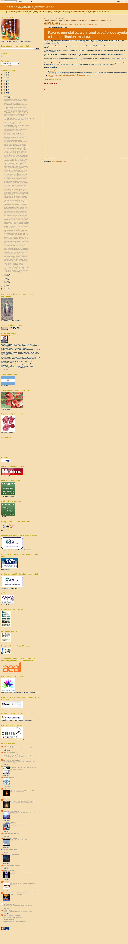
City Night (12, 855)
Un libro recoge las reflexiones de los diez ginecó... (15, 231)
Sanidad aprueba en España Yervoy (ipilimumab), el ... (16, 192)
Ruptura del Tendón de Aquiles (11, 126)
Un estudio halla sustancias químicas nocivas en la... (16, 246)
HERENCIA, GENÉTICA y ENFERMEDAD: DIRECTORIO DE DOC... (19, 118)
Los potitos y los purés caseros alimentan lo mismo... (16, 174)
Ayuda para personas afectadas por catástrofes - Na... (16, 238)
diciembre (6, 95)
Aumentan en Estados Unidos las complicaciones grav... (16, 251)
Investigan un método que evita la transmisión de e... (16, 197)
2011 (4, 286)
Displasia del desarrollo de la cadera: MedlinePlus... (15, 119)
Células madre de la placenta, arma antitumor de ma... (16, 220)
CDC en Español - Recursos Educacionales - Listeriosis (16, 267)
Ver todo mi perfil (5, 369)
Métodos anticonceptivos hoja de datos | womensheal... (16, 125)
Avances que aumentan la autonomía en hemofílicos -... (16, 215)
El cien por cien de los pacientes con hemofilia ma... (15, 194)
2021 (4, 80)
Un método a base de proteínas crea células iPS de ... (16, 196)
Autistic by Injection (8, 870)
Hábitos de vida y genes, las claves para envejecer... (16, 153)
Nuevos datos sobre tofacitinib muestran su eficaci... (16, 149)
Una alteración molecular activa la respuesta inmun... (16, 156)
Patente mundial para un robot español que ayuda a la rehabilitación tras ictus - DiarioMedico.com (70, 24)
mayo (5, 279)
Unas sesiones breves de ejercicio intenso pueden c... (16, 129)
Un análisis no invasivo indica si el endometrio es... (15, 106)
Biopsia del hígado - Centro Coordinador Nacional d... (16, 136)
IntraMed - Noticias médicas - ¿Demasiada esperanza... (16, 223)
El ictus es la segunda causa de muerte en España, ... (16, 201)
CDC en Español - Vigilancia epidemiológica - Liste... (15, 266)
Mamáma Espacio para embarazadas (13, 917)
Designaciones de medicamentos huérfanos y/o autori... (16, 110)
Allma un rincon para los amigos (11, 915)
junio (5, 278)
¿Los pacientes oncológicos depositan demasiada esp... (16, 205)
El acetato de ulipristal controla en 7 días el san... (15, 183)
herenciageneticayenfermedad (30, 7)
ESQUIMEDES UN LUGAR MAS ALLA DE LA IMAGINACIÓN (19, 893)
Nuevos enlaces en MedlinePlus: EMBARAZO (14, 163)
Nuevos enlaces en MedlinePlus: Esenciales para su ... (16, 127)
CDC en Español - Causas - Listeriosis (12, 271)
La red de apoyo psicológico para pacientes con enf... (16, 108)
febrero (6, 283)
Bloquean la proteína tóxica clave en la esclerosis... (15, 145)
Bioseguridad (6, 766)
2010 (4, 288)
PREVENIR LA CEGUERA (10, 838)
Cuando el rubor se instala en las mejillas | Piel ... (15, 175)
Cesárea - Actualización (9, 188)
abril (5, 281)
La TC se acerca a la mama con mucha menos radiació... (17, 222)
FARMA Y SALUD (7, 910)
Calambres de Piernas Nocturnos (11, 121)
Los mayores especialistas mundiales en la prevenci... (16, 152)
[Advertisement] (58, 144)
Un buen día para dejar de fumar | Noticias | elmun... (15, 259)
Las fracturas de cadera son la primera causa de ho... (16, 178)
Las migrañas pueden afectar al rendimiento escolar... (16, 104)
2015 (4, 89)
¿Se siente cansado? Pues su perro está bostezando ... (16, 248)
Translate (13, 66)
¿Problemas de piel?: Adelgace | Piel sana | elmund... (16, 237)
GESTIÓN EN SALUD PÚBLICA (11, 760)
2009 (4, 289)
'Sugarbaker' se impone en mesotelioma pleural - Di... (16, 160)
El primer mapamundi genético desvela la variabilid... (15, 99)
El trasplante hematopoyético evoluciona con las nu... (16, 212)
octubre (6, 97)
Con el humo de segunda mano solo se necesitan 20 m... (17, 241)
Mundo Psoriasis (7, 881)
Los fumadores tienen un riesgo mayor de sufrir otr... (16, 214)
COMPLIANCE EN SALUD (16, 779)
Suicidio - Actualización (9, 138)
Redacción (52, 71)
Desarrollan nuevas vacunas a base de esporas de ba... (16, 193)
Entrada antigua (122, 158)
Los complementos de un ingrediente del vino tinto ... (15, 216)
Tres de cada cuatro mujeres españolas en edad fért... (16, 229)
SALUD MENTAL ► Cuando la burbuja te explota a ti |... (16, 112)
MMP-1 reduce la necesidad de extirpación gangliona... (16, 162)
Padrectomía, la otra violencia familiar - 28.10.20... (15, 240)
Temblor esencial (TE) (9, 123)
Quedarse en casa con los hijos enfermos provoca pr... (16, 209)
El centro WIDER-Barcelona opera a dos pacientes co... (16, 182)
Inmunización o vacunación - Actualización (13, 134)
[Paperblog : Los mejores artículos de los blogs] (5, 461)
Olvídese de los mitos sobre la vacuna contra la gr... (15, 208)
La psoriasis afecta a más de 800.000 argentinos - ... (16, 168)
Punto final (5, 867)
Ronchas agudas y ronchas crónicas (12, 122)
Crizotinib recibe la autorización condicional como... (15, 227)
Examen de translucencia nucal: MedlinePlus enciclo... (16, 166)
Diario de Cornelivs (8, 800)
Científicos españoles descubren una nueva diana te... (16, 107)
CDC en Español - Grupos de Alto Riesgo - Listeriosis (16, 268)
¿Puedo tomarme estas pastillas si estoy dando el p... (16, 115)
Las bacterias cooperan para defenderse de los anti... (16, 181)
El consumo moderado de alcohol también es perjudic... (16, 147)
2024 (4, 75)
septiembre (6, 274)
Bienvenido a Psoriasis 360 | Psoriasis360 (14, 921)
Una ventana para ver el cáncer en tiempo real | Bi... (15, 100)
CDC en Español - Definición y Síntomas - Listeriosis (16, 270)
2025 (4, 74)
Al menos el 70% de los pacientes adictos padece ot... (16, 189)
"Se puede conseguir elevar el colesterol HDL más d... (16, 159)
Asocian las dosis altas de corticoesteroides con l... (15, 207)
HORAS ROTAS (7, 788)
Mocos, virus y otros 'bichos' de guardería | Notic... (15, 117)
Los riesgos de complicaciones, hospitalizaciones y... (16, 141)
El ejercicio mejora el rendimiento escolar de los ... (15, 242)
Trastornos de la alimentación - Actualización (14, 133)
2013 (4, 92)
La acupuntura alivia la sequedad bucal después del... (16, 256)
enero (5, 285)
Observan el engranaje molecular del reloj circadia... (15, 151)
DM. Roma (53, 77)
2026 (4, 72)
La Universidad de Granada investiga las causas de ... (16, 114)
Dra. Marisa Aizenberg (9, 822)
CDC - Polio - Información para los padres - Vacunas (16, 203)
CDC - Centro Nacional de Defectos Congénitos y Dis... (16, 234)
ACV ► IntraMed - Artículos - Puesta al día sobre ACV (16, 226)
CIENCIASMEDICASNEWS (10, 752)
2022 (4, 78)
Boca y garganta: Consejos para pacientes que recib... (16, 272)
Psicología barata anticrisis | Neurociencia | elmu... (15, 257)
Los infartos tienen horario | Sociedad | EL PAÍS (14, 236)
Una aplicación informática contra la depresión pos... (15, 171)
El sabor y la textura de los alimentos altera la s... (15, 103)
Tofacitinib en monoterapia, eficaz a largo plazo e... (15, 179)
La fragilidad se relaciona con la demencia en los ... (15, 244)
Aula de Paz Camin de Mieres (11, 811)
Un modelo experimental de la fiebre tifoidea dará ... (15, 200)
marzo (5, 282)
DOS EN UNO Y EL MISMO (9, 835)
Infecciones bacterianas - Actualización (12, 140)
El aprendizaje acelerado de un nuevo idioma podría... (16, 219)
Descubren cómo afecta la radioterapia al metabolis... (16, 186)
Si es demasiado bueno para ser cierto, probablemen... (16, 260)
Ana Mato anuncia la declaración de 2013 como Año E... (16, 199)
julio (5, 277)
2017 (4, 86)
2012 (4, 93)
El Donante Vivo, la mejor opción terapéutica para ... (15, 144)
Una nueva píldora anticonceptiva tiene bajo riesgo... (15, 204)
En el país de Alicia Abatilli (10, 849)
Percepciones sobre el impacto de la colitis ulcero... (15, 158)
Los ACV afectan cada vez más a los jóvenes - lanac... (16, 170)
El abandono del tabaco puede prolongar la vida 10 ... (16, 142)
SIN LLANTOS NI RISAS (16, 894)
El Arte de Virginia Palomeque (11, 854)
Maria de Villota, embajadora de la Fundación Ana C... (16, 148)
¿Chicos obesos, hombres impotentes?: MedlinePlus (16, 249)
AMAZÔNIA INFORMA (9, 904)
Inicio (86, 158)
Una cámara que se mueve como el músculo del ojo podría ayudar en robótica (69, 75)
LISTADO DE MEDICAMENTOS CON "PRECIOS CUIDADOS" (17, 911)
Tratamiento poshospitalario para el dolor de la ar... (15, 164)
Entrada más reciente (50, 158)
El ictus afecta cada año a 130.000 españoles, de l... (15, 233)
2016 (4, 87)
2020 (4, 81)
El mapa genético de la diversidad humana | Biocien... (16, 101)
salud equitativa (15, 336)
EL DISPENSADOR (8, 746)
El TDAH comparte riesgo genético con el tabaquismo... (16, 155)
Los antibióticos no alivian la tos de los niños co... (15, 245)
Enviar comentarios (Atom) (59, 161)
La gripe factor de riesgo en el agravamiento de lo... (15, 185)
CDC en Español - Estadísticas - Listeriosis (13, 264)
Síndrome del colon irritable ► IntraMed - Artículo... (15, 225)
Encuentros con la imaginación (11, 865)
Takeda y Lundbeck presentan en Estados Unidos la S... (16, 190)
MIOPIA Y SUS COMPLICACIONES (18, 839)
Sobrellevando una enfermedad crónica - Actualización (16, 137)
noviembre (6, 96)
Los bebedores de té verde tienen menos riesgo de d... (16, 255)
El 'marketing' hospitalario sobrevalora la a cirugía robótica (63, 70)
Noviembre (5, 851)
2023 (4, 77)
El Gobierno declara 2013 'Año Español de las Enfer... (16, 230)
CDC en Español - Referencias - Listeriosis (13, 263)
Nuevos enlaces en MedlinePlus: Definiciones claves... (16, 167)
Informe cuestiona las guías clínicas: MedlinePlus (15, 253)
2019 (4, 83)
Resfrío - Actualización (9, 132)
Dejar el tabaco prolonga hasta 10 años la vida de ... (15, 261)
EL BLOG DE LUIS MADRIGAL (11, 833)
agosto (5, 275)
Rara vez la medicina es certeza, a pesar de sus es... (16, 252)
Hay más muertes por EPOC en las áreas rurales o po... (16, 218)
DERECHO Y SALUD (8, 777)
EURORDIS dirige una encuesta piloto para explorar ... (16, 111)
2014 (4, 90)
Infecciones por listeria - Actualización (12, 130)
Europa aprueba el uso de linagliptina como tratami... (15, 177)
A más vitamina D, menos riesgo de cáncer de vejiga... (16, 173)
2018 (4, 84)
